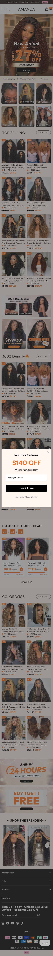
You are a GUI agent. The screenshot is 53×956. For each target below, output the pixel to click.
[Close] (48, 452)
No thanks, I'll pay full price (26, 497)
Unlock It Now (26, 488)
